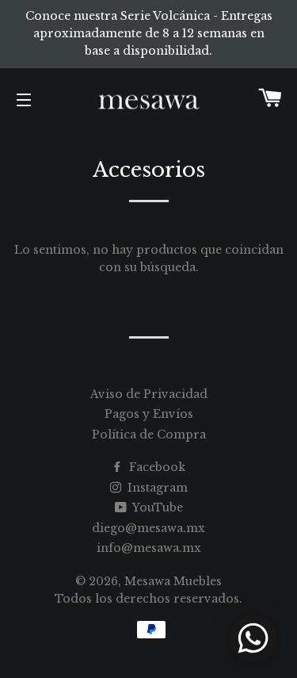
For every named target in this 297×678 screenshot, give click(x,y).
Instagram (156, 488)
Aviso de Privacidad (149, 394)
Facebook (155, 467)
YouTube (156, 507)
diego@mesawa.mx (148, 528)
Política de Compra (149, 434)
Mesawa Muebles (173, 581)
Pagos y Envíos (149, 414)
